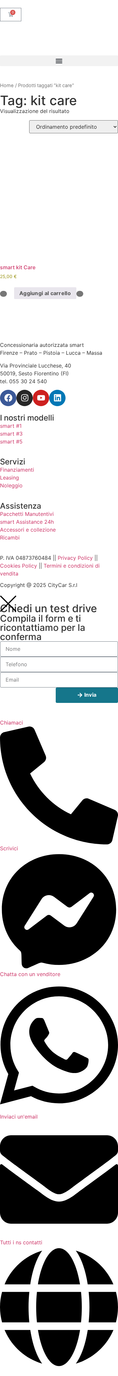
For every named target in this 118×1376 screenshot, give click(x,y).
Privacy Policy (75, 558)
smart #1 (11, 426)
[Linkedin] (57, 398)
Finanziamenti (17, 469)
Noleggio (11, 485)
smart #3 (11, 433)
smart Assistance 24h (27, 521)
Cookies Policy (18, 565)
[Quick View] (10, 293)
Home (7, 85)
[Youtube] (41, 398)
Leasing (9, 477)
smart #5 (11, 441)
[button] (59, 60)
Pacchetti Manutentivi (27, 514)
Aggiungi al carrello (45, 293)
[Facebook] (8, 398)
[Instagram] (24, 398)
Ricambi (10, 537)
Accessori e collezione (28, 529)
